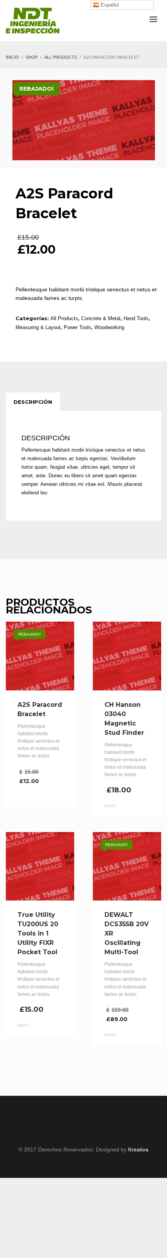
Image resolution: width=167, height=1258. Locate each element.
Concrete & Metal (100, 318)
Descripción (33, 402)
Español (109, 5)
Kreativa (138, 1149)
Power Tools (77, 327)
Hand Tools (136, 318)
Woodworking (109, 327)
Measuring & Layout (38, 327)
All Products (64, 318)
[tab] (33, 401)
